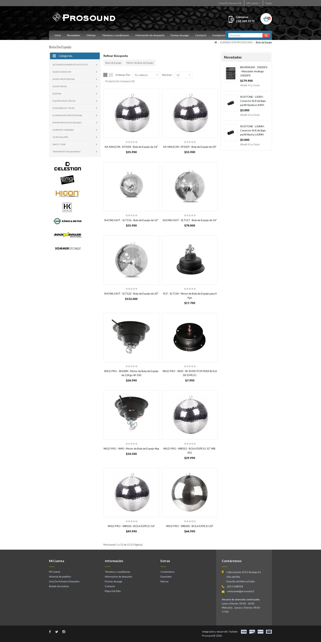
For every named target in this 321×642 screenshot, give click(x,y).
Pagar (268, 3)
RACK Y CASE (59, 144)
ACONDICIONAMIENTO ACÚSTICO (70, 64)
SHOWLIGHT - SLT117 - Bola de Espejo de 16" (190, 220)
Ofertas (91, 35)
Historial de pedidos (60, 576)
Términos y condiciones (115, 35)
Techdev (233, 631)
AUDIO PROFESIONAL (64, 79)
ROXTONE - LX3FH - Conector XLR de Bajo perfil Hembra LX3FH (253, 100)
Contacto (200, 35)
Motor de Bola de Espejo (140, 62)
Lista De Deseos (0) (230, 3)
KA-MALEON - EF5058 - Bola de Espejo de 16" (131, 146)
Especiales (166, 576)
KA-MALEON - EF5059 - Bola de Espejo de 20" (189, 146)
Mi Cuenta (253, 3)
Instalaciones (220, 35)
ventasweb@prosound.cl (240, 591)
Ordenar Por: (123, 74)
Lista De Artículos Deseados (64, 581)
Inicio (58, 35)
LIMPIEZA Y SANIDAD (63, 129)
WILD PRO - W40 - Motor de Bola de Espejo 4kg (131, 448)
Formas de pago (180, 35)
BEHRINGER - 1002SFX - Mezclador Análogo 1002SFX (253, 71)
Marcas (164, 581)
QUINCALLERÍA (60, 137)
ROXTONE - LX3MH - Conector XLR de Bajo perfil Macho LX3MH (253, 130)
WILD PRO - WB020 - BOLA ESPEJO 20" (189, 526)
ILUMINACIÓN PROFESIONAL (236, 42)
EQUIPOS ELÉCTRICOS (64, 100)
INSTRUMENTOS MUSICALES (67, 122)
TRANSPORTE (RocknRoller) (66, 151)
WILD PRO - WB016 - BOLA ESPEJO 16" (131, 526)
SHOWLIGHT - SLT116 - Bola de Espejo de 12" (131, 220)
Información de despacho (150, 35)
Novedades (73, 35)
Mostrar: (167, 74)
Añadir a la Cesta (250, 85)
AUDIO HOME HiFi (62, 71)
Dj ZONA (57, 93)
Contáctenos (167, 571)
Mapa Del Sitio (113, 591)
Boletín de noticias (59, 586)
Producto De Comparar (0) (119, 81)
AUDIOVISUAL (60, 86)
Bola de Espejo (264, 42)
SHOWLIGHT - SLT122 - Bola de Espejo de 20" (131, 293)
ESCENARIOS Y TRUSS (63, 108)
